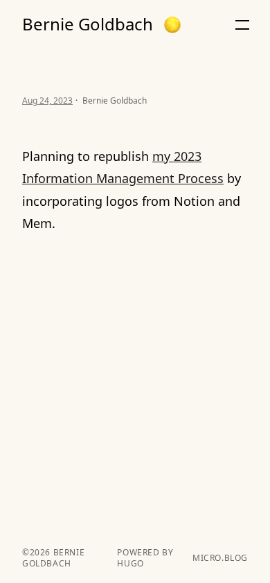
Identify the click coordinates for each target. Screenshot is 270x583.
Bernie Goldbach (87, 24)
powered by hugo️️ (145, 558)
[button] (172, 25)
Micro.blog (220, 558)
